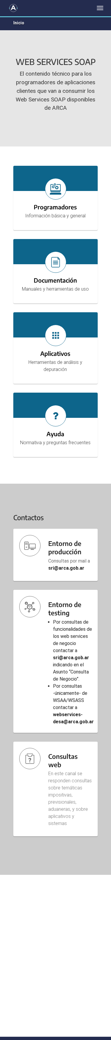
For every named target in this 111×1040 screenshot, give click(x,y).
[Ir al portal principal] (13, 8)
